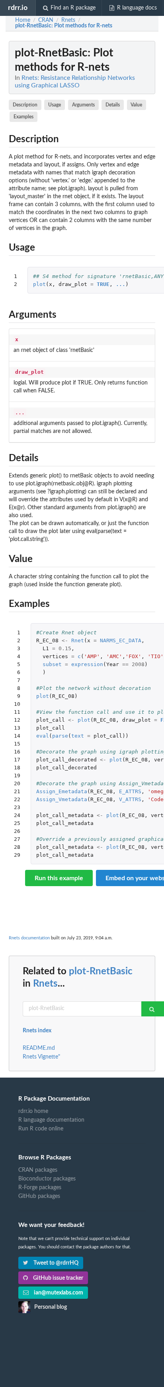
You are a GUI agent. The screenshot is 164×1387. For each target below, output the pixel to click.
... (120, 284)
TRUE (103, 284)
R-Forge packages (39, 1187)
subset (52, 664)
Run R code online (40, 1129)
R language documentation (51, 1120)
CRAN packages (37, 1170)
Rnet (77, 640)
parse (60, 736)
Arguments (83, 104)
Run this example (59, 878)
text (77, 736)
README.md (39, 1048)
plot (39, 284)
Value (136, 104)
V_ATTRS (130, 799)
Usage (54, 104)
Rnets (45, 984)
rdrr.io (17, 7)
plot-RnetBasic (101, 971)
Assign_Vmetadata (61, 799)
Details (112, 104)
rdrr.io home (33, 1111)
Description (25, 104)
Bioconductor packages (47, 1179)
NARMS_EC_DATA (120, 640)
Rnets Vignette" (41, 1057)
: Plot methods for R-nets (63, 26)
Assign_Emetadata (61, 791)
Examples (23, 116)
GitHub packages (39, 1196)
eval (42, 736)
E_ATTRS (130, 791)
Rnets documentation (29, 938)
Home (22, 20)
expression (87, 664)
